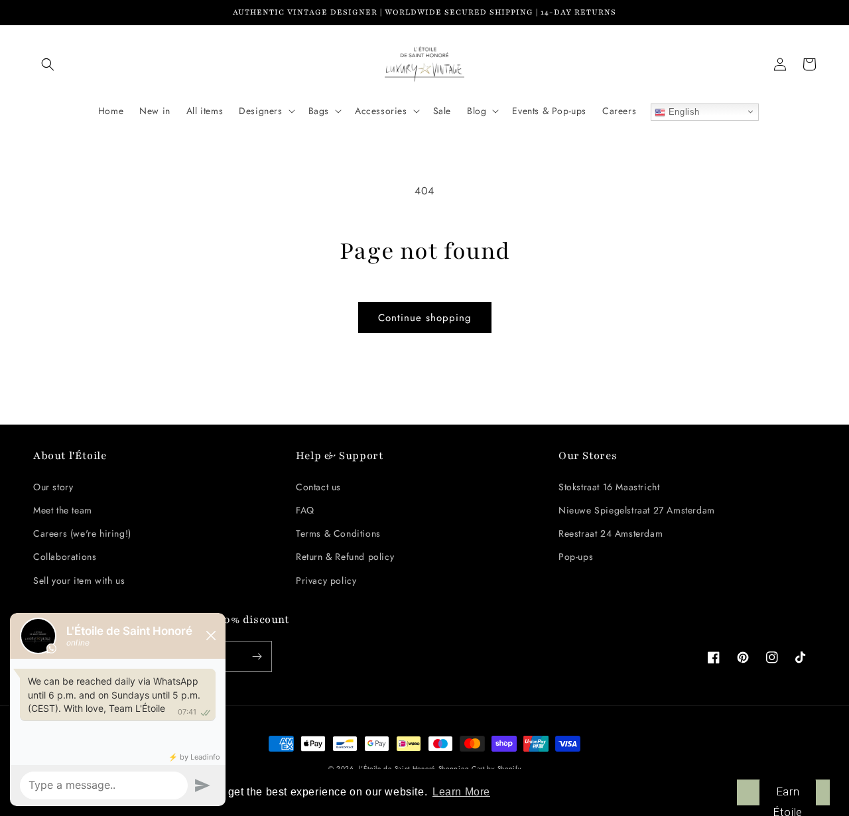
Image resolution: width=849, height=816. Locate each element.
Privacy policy (326, 580)
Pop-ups (575, 556)
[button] (47, 64)
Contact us (318, 487)
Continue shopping (425, 317)
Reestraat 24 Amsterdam (610, 533)
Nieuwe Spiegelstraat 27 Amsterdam (636, 510)
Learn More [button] (461, 791)
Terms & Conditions (338, 533)
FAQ (305, 510)
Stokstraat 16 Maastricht (608, 487)
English (682, 112)
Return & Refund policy (345, 556)
